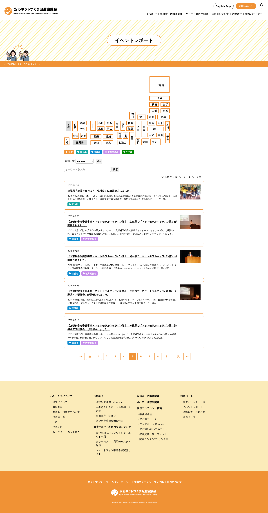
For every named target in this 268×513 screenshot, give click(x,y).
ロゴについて (174, 481)
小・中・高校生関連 (197, 13)
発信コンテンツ (220, 13)
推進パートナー (254, 13)
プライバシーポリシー (118, 481)
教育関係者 (113, 152)
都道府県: (70, 161)
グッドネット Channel (152, 424)
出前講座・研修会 (106, 415)
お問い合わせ (246, 6)
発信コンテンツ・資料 (149, 408)
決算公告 (58, 426)
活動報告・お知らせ (194, 412)
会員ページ (189, 417)
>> (187, 356)
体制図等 (58, 407)
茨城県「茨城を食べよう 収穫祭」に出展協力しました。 (99, 190)
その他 (129, 152)
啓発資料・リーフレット (153, 434)
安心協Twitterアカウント (153, 429)
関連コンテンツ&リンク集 (153, 439)
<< (81, 356)
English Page (224, 6)
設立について (60, 402)
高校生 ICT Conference (109, 402)
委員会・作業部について (66, 412)
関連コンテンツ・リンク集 (149, 481)
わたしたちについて (61, 396)
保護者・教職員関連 (171, 13)
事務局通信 (145, 414)
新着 (70, 152)
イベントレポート (193, 407)
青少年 (83, 152)
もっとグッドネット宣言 (66, 431)
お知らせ (152, 13)
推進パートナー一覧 (194, 402)
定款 (55, 422)
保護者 (97, 152)
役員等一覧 (59, 417)
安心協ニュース (148, 419)
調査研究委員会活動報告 (109, 420)
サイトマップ (95, 481)
